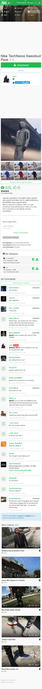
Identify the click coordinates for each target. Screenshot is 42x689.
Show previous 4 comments (21, 283)
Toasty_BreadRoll (15, 443)
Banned (16, 345)
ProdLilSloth (13, 388)
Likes (18, 188)
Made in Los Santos (7, 682)
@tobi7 (11, 335)
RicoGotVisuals (14, 357)
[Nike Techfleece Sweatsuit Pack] (21, 139)
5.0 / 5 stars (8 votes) (6, 193)
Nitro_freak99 (14, 308)
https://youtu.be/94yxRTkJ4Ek (20, 470)
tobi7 (14, 76)
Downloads (8, 188)
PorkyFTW (13, 367)
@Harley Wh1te (14, 347)
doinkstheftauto (15, 498)
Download (22, 65)
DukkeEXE (13, 478)
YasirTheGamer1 (15, 463)
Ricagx (11, 453)
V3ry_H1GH (13, 413)
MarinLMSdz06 (14, 333)
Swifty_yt (12, 398)
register (28, 516)
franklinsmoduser (15, 488)
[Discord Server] (13, 78)
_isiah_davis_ (14, 423)
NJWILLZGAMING (15, 378)
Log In (20, 516)
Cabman (12, 298)
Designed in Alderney (8, 680)
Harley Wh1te (14, 318)
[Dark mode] (35, 2)
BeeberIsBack (14, 288)
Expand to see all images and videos (21, 182)
